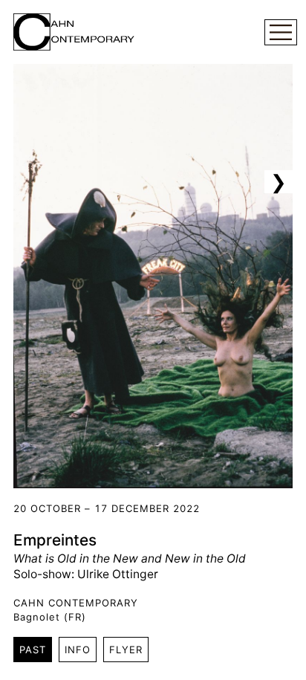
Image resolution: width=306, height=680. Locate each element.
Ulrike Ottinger (117, 574)
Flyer (126, 649)
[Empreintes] (153, 276)
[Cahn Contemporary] (73, 32)
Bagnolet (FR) (49, 617)
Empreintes (55, 540)
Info (78, 649)
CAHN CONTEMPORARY (75, 603)
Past (32, 649)
